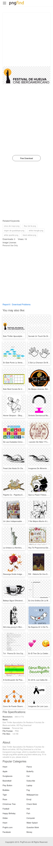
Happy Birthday (9, 813)
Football (6, 808)
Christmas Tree (9, 804)
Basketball (7, 780)
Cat (27, 776)
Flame (29, 766)
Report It (6, 304)
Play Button (7, 785)
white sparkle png (11, 235)
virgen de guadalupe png (14, 230)
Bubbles (6, 790)
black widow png (29, 235)
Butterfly (30, 771)
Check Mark (31, 804)
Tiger (5, 794)
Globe (5, 818)
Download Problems (21, 304)
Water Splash (32, 822)
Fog (28, 790)
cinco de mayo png (11, 226)
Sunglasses (7, 776)
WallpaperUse (32, 794)
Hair (28, 808)
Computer (30, 818)
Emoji (28, 799)
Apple (5, 771)
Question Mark (32, 827)
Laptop (29, 785)
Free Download (26, 158)
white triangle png (36, 230)
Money (29, 832)
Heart (5, 766)
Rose (5, 799)
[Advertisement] (26, 39)
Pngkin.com (8, 827)
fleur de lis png (30, 226)
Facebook (7, 832)
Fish (28, 813)
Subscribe (30, 780)
